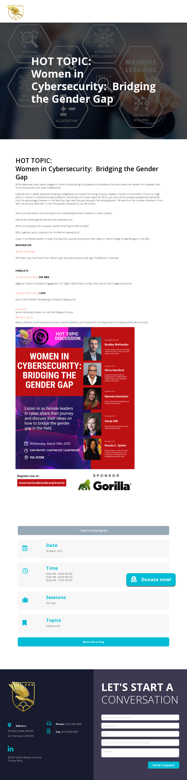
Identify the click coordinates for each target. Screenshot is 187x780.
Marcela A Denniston (27, 293)
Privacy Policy (15, 760)
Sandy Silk (21, 309)
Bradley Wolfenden (26, 251)
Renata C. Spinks (24, 317)
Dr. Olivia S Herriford (26, 277)
